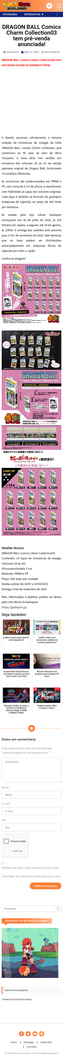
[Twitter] (28, 1033)
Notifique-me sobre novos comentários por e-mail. (30, 867)
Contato (32, 1046)
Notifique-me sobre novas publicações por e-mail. (32, 876)
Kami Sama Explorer (16, 990)
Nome (5, 787)
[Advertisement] (31, 102)
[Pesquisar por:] (31, 908)
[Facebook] (21, 1033)
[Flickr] (41, 1033)
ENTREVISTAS (32, 14)
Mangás (29, 1042)
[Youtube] (34, 1033)
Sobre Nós (46, 1042)
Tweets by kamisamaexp (17, 999)
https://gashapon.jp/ (14, 607)
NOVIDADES (10, 14)
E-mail (5, 803)
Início (14, 1042)
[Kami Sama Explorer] (17, 5)
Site (4, 820)
